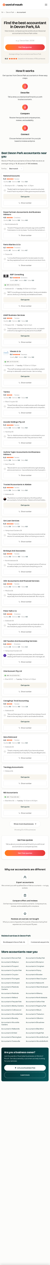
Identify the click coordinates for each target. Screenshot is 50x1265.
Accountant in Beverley (9, 1018)
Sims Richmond (10, 737)
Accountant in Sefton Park (35, 1002)
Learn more (25, 1075)
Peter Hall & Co (10, 611)
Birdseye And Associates (14, 551)
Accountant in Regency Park (36, 1006)
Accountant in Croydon (9, 974)
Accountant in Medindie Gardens (10, 988)
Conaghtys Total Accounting (16, 701)
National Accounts (11, 176)
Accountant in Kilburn (33, 1010)
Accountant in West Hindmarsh (37, 987)
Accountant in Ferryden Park (11, 1002)
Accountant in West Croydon (36, 979)
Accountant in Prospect (10, 966)
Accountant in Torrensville (10, 1041)
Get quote (25, 196)
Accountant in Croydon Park (11, 970)
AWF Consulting (17, 274)
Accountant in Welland (9, 997)
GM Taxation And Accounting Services (20, 641)
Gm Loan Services (11, 521)
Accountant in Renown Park (11, 958)
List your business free (26, 1068)
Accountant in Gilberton (34, 1018)
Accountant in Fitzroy (33, 970)
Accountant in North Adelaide (36, 997)
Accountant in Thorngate (10, 979)
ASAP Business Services (14, 315)
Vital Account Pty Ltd (12, 671)
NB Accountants (10, 793)
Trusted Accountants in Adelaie (17, 484)
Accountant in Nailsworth (35, 983)
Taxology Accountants (13, 767)
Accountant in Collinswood (11, 1010)
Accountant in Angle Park (35, 1033)
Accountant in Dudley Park (35, 958)
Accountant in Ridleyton (10, 962)
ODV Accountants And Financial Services (21, 581)
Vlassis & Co (15, 351)
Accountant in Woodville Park (11, 1014)
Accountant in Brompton (35, 962)
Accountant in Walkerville (10, 1029)
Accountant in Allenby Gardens (12, 1006)
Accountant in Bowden (34, 974)
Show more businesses (24, 824)
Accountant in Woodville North (37, 1041)
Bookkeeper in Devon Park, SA (14, 942)
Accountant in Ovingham (35, 966)
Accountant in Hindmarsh (10, 983)
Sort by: (4, 168)
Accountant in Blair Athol (35, 1029)
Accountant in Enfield (9, 1033)
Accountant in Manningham (11, 1037)
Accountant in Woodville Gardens (10, 1023)
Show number (26, 203)
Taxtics (6, 392)
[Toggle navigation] (46, 5)
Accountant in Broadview (35, 1022)
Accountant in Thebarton (35, 1014)
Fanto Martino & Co (11, 244)
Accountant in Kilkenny (34, 993)
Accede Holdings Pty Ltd (14, 422)
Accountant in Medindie (10, 993)
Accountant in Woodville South (37, 1037)
